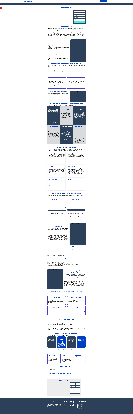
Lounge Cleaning (72, 404)
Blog (82, 3)
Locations (78, 3)
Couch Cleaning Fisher (79, 402)
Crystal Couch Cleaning (80, 28)
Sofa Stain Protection (72, 405)
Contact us (84, 3)
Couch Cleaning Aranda (79, 408)
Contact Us (65, 404)
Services (75, 3)
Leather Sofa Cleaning (72, 403)
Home (73, 3)
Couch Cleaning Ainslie (79, 406)
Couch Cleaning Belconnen (80, 409)
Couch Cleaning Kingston (80, 404)
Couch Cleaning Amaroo (79, 407)
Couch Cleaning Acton (79, 405)
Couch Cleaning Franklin (79, 403)
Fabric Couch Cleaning (72, 402)
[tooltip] (1, 6)
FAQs (80, 3)
